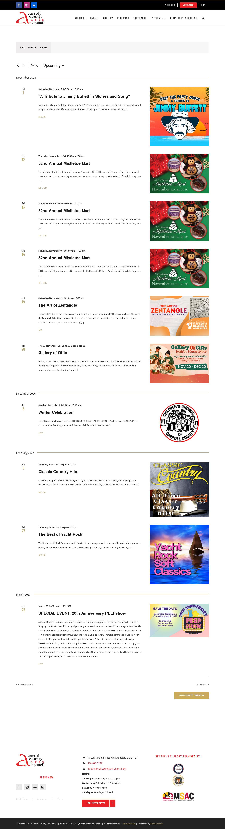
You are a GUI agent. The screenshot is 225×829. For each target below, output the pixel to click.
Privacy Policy (129, 823)
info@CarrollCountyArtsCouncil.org (107, 768)
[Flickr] (35, 787)
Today (34, 65)
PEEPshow (21, 799)
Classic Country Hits (57, 471)
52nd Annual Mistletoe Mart (64, 163)
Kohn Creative (157, 823)
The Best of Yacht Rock (60, 534)
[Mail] (43, 787)
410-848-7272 (95, 763)
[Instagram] (27, 787)
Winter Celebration (56, 412)
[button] (203, 18)
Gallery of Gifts (52, 352)
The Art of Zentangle (57, 305)
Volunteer (42, 799)
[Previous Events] (18, 65)
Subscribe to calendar (191, 695)
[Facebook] (19, 787)
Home (60, 799)
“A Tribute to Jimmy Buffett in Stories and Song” (84, 96)
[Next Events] (24, 65)
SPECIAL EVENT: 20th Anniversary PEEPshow (82, 613)
